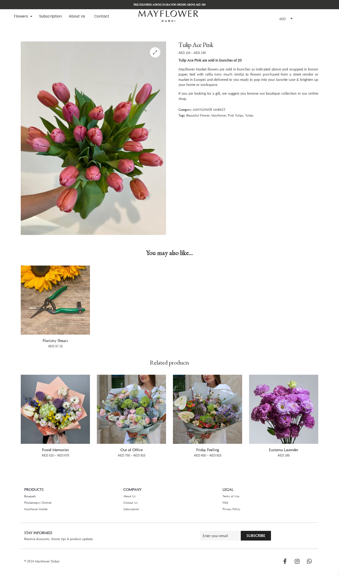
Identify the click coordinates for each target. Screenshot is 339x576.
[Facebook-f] (284, 561)
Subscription (50, 16)
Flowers (21, 16)
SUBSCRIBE (256, 535)
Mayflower (218, 115)
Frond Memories (55, 449)
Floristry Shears (55, 340)
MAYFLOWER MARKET (209, 109)
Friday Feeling (207, 449)
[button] (23, 16)
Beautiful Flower (197, 115)
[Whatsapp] (309, 561)
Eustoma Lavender (283, 449)
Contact (101, 16)
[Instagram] (297, 561)
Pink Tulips (235, 115)
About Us (77, 16)
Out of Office (131, 449)
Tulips (249, 115)
